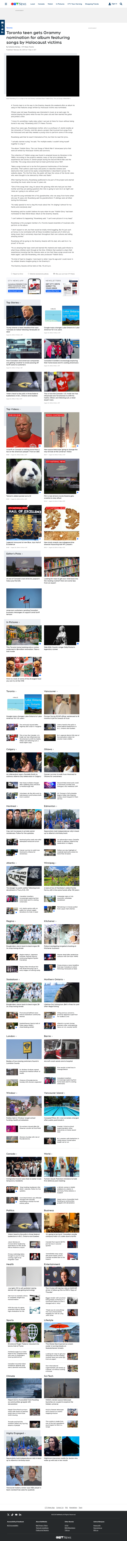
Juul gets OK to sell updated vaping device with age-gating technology (22, 1289)
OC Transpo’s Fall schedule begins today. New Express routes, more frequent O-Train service (67, 796)
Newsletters (73, 1507)
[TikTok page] (12, 1514)
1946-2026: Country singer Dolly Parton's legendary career (59, 648)
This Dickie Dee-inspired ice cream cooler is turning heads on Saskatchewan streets (59, 1346)
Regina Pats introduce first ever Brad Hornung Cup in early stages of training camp (30, 968)
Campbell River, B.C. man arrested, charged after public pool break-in (61, 1119)
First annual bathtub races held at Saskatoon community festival (30, 1014)
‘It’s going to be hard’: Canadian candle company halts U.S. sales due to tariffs (61, 1235)
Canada (41, 4)
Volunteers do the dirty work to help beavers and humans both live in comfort (30, 795)
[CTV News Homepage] (18, 4)
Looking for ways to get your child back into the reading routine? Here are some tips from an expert (61, 581)
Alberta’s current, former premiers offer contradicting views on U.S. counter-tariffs (67, 1025)
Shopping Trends (92, 4)
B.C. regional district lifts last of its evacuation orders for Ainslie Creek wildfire (68, 737)
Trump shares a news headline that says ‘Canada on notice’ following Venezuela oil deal (22, 330)
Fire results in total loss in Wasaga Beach (66, 1068)
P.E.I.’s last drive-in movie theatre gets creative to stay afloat (59, 497)
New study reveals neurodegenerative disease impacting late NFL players (59, 543)
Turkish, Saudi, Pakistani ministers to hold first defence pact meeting (60, 1180)
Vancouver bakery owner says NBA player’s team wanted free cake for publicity (23, 1489)
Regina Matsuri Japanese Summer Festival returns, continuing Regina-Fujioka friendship (29, 957)
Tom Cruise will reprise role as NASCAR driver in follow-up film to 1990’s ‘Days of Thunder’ (61, 1290)
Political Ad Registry (42, 1530)
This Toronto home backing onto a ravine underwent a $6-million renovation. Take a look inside (22, 649)
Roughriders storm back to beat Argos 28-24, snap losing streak (23, 947)
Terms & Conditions (42, 1528)
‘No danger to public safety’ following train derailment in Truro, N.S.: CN (23, 889)
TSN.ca (67, 1530)
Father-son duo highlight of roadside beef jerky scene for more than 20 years (67, 852)
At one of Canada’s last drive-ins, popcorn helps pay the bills (23, 580)
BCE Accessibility (12, 1525)
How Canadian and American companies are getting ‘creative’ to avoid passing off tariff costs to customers (22, 363)
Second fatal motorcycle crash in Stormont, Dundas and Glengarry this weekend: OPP (68, 784)
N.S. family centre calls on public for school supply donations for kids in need (29, 910)
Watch (50, 4)
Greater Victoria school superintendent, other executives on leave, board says (66, 1129)
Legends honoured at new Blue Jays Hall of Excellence (23, 543)
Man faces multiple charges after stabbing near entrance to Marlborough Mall (30, 784)
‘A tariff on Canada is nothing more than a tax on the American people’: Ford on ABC (23, 451)
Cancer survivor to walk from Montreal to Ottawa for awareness (60, 775)
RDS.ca (95, 1530)
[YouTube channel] (16, 1514)
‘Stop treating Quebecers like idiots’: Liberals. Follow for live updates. (30, 1189)
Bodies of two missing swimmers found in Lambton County (22, 1062)
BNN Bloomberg (70, 1528)
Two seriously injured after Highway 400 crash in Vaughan (30, 725)
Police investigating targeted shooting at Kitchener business (60, 947)
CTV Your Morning (75, 4)
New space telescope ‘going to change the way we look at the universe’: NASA (60, 451)
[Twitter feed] (8, 1514)
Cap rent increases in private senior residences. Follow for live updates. (20, 832)
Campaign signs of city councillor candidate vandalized (65, 898)
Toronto (9, 28)
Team (80, 1507)
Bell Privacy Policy (42, 1525)
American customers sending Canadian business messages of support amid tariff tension (23, 612)
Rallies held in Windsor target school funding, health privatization (20, 1119)
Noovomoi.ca (97, 1528)
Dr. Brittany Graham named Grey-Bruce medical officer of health (30, 1071)
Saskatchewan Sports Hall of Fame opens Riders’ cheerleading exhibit (30, 1025)
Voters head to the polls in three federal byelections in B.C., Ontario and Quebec (22, 395)
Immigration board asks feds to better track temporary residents (23, 1180)
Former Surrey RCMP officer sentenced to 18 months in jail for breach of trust (61, 717)
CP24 (66, 1525)
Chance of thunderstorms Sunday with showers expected (30, 1081)
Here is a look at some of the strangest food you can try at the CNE (23, 680)
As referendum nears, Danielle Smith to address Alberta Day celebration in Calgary (23, 775)
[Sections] (6, 4)
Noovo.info (97, 1525)
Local (32, 4)
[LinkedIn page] (20, 1514)
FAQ (66, 1507)
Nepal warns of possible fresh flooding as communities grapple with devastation (67, 1201)
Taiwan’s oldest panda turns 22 (18, 496)
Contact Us (60, 1507)
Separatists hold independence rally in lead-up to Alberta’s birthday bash (61, 832)
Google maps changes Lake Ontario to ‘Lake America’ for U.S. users (61, 329)
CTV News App (50, 1507)
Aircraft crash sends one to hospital (58, 1061)
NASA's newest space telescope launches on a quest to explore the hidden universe (59, 1402)
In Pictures (60, 4)
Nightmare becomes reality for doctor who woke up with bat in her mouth (61, 1459)
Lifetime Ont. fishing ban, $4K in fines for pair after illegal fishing (61, 1006)
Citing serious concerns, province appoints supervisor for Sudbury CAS (67, 1014)
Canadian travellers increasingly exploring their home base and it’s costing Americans (61, 362)
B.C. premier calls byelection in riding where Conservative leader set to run (68, 1140)
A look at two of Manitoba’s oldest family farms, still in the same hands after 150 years (61, 889)
